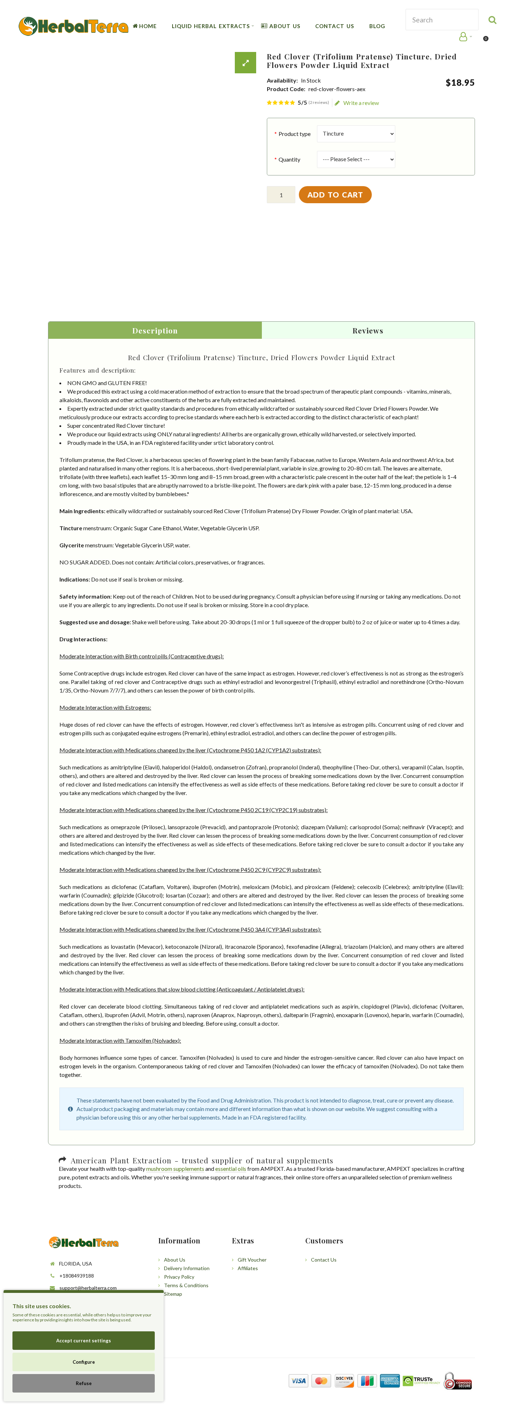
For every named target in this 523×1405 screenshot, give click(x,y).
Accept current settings (83, 1340)
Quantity (289, 159)
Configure (84, 1362)
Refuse (84, 1383)
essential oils (230, 1168)
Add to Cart (335, 194)
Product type (295, 133)
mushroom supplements (175, 1168)
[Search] (492, 19)
